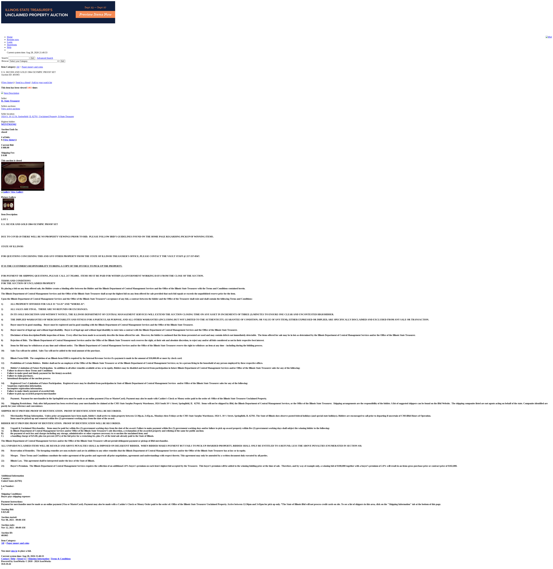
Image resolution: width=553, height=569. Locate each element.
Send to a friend (23, 82)
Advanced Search (45, 58)
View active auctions (10, 108)
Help (13, 558)
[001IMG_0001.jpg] (8, 209)
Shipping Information (38, 558)
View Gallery (16, 192)
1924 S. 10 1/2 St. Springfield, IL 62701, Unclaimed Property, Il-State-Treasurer (37, 116)
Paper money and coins (32, 67)
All (17, 67)
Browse (5, 61)
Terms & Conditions (61, 558)
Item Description (11, 93)
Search (5, 58)
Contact (5, 558)
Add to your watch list (42, 82)
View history (8, 82)
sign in (14, 551)
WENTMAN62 (8, 124)
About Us (21, 558)
